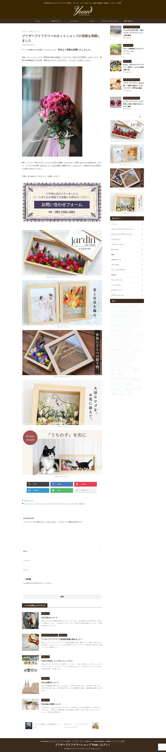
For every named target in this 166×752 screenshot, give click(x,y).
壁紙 (119, 374)
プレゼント (66, 503)
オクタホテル (116, 326)
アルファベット (117, 321)
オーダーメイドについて (110, 21)
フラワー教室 (116, 350)
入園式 (135, 369)
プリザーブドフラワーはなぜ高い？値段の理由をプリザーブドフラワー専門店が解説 (133, 85)
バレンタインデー (126, 340)
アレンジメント (29, 503)
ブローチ (137, 350)
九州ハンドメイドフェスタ (120, 369)
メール (26, 560)
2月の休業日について (50, 682)
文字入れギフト (117, 389)
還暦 (129, 394)
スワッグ (138, 335)
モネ (125, 360)
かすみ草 (124, 316)
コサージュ (126, 331)
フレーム (127, 350)
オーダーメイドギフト (131, 326)
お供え (139, 311)
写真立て (82, 503)
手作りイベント (117, 384)
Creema (127, 306)
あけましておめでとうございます (123, 311)
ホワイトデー (116, 360)
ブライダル (74, 503)
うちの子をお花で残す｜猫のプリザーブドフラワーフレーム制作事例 (133, 32)
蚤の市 (122, 394)
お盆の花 (115, 316)
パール (114, 345)
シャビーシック (117, 335)
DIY (135, 306)
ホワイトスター (128, 355)
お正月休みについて (49, 617)
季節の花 (136, 379)
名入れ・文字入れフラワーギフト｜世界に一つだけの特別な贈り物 (133, 67)
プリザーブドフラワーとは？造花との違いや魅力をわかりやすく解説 (133, 103)
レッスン (92, 21)
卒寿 (113, 374)
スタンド (129, 335)
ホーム (38, 21)
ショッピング (74, 21)
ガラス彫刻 (115, 331)
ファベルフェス (125, 345)
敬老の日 (129, 384)
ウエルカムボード (131, 321)
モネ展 (133, 360)
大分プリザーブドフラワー (120, 379)
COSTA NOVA (116, 306)
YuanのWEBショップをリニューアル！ (57, 661)
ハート (114, 340)
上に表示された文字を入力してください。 (38, 583)
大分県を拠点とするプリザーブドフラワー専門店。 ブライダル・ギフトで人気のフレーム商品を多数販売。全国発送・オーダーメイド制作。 (83, 741)
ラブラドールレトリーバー (120, 364)
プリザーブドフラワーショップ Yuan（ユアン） (83, 744)
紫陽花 (114, 394)
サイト (25, 570)
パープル (138, 340)
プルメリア (115, 355)
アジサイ (134, 316)
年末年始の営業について (51, 704)
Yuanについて (56, 21)
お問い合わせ (128, 21)
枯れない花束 (130, 389)
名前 (25, 551)
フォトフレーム (41, 503)
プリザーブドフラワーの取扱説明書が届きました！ (62, 639)
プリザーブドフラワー (54, 503)
